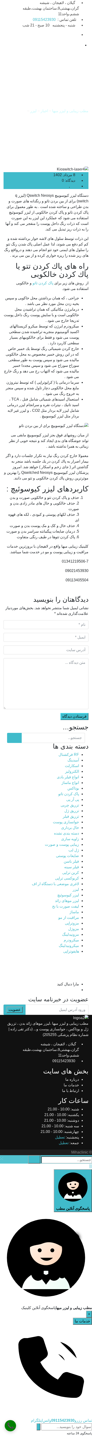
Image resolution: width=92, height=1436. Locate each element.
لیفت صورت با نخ (65, 906)
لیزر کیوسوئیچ (57, 186)
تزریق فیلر (71, 816)
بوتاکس (73, 788)
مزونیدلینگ (70, 934)
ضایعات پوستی (67, 856)
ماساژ (74, 912)
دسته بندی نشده (66, 833)
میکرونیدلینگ (69, 946)
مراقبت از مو (68, 918)
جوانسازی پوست (66, 822)
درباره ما (72, 1079)
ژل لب (73, 850)
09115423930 (44, 20)
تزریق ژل (71, 811)
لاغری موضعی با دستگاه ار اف (55, 884)
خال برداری (70, 828)
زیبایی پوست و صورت (62, 844)
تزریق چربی (70, 805)
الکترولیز (72, 771)
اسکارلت (72, 766)
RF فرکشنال (69, 755)
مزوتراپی (72, 923)
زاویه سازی (70, 839)
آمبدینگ (73, 760)
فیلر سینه (71, 867)
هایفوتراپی (71, 951)
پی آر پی (72, 799)
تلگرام (36, 1420)
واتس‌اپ (46, 1420)
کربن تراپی (70, 873)
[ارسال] (38, 1426)
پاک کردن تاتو (43, 283)
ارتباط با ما (70, 1091)
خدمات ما (71, 1085)
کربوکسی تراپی (67, 878)
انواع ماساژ (70, 783)
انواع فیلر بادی (68, 777)
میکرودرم (71, 940)
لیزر (73, 186)
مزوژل (73, 929)
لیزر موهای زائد (67, 901)
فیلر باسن (71, 861)
